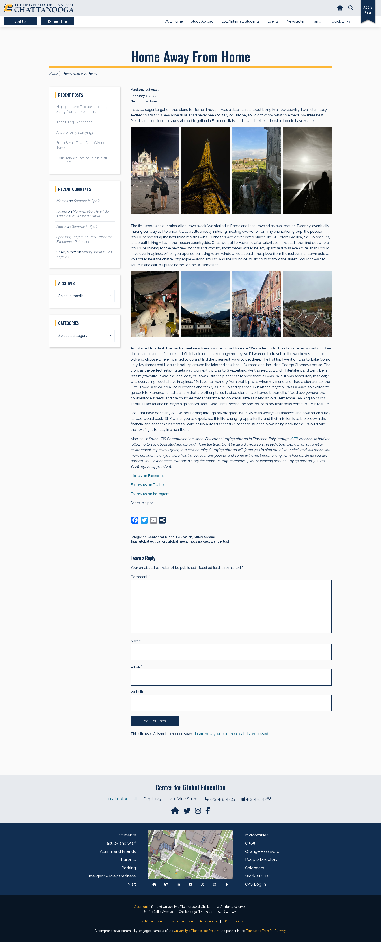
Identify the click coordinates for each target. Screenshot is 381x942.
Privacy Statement (181, 921)
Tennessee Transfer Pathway (266, 931)
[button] (351, 8)
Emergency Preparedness (111, 876)
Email (136, 666)
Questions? (142, 906)
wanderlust (220, 541)
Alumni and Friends (118, 851)
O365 (250, 843)
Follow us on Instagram (150, 494)
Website (137, 691)
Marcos (62, 201)
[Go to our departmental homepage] (175, 812)
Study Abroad (204, 537)
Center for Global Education (170, 537)
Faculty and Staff (120, 843)
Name (137, 641)
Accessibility (209, 921)
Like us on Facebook (148, 475)
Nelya (61, 226)
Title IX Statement (150, 921)
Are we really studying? (75, 132)
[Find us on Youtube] (190, 884)
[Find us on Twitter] (187, 812)
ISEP (294, 439)
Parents (128, 859)
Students (127, 835)
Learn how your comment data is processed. (232, 733)
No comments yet (145, 101)
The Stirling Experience (74, 122)
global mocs (177, 541)
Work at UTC (257, 876)
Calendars (254, 868)
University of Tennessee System (196, 931)
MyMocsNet (256, 835)
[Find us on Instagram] (198, 812)
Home (53, 73)
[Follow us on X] (202, 884)
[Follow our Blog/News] (166, 884)
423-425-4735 (222, 798)
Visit (132, 884)
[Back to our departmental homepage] (154, 884)
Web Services (233, 921)
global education (152, 541)
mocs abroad (199, 541)
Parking (128, 868)
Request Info (57, 21)
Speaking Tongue (70, 237)
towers (61, 211)
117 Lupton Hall (122, 798)
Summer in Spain (87, 201)
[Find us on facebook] (207, 812)
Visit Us (20, 21)
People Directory (261, 859)
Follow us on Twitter (148, 484)
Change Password (262, 851)
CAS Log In (255, 884)
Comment (140, 577)
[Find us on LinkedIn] (178, 884)
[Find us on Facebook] (227, 884)
